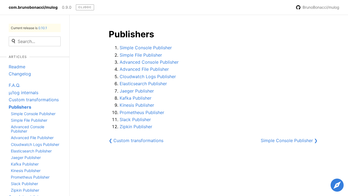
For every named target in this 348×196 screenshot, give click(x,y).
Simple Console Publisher (33, 113)
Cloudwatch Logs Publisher (35, 144)
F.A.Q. (14, 85)
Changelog (20, 73)
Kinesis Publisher (26, 170)
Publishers (20, 107)
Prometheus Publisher (30, 177)
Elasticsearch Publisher (31, 151)
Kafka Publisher (25, 164)
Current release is (29, 28)
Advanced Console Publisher (27, 128)
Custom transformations (34, 99)
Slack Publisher (24, 183)
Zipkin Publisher (25, 190)
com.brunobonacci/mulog (33, 7)
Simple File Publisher (29, 120)
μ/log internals (23, 92)
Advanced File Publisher (32, 137)
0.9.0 (67, 7)
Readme (17, 66)
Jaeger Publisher (26, 157)
